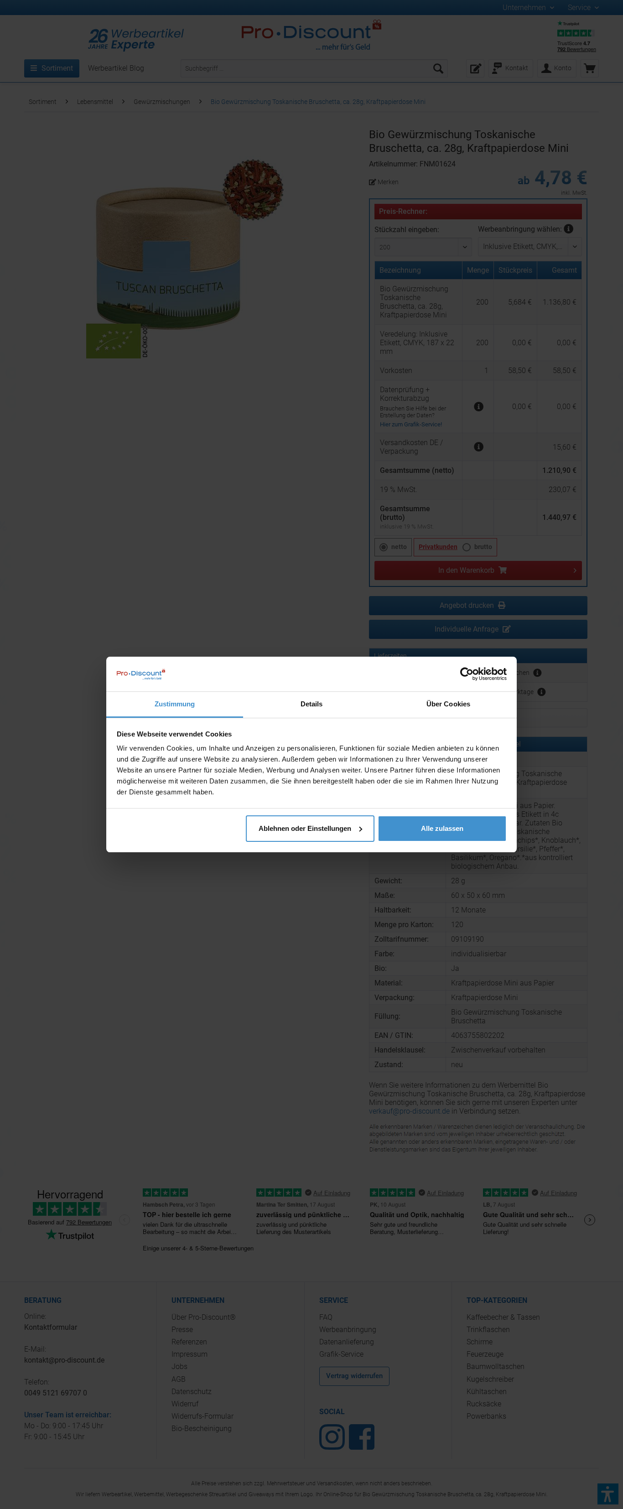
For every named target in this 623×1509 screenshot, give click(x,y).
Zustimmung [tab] (175, 704)
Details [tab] (312, 704)
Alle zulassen (442, 828)
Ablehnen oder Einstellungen (305, 828)
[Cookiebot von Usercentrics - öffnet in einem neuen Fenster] (467, 674)
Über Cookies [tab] (448, 704)
